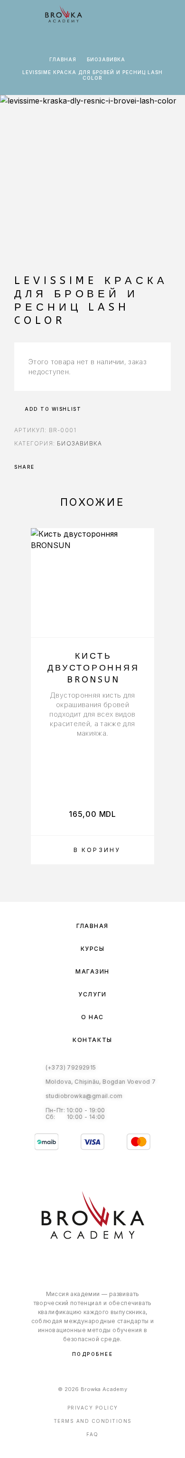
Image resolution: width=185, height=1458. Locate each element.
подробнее (92, 1354)
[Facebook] (82, 1262)
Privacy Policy (92, 1408)
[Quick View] (142, 607)
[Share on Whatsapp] (57, 467)
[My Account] (141, 15)
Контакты (92, 1039)
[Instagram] (102, 1262)
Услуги (92, 994)
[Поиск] (126, 15)
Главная (62, 59)
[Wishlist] (156, 15)
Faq (92, 1434)
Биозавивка (106, 59)
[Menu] (19, 14)
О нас (92, 1017)
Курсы (93, 948)
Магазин (92, 971)
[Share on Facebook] (44, 467)
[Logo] (63, 14)
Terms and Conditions (93, 1421)
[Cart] (171, 15)
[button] (92, 850)
